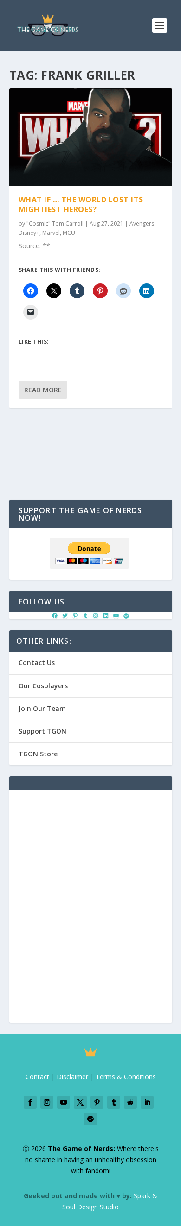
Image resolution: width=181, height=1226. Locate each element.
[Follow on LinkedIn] (147, 1102)
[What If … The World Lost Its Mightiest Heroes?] (90, 137)
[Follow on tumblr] (113, 1102)
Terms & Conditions (126, 1076)
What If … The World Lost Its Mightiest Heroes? (81, 204)
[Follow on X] (80, 1102)
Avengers (141, 223)
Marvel (51, 233)
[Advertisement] (90, 912)
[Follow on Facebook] (30, 1102)
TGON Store (38, 753)
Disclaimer (72, 1076)
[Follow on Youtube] (63, 1102)
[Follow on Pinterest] (96, 1102)
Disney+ (29, 233)
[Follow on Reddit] (130, 1102)
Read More (43, 389)
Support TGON (42, 731)
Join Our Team (42, 708)
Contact (37, 1076)
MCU (69, 233)
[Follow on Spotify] (90, 1119)
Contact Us (37, 662)
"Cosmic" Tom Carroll (55, 223)
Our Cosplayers (43, 685)
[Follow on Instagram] (46, 1102)
